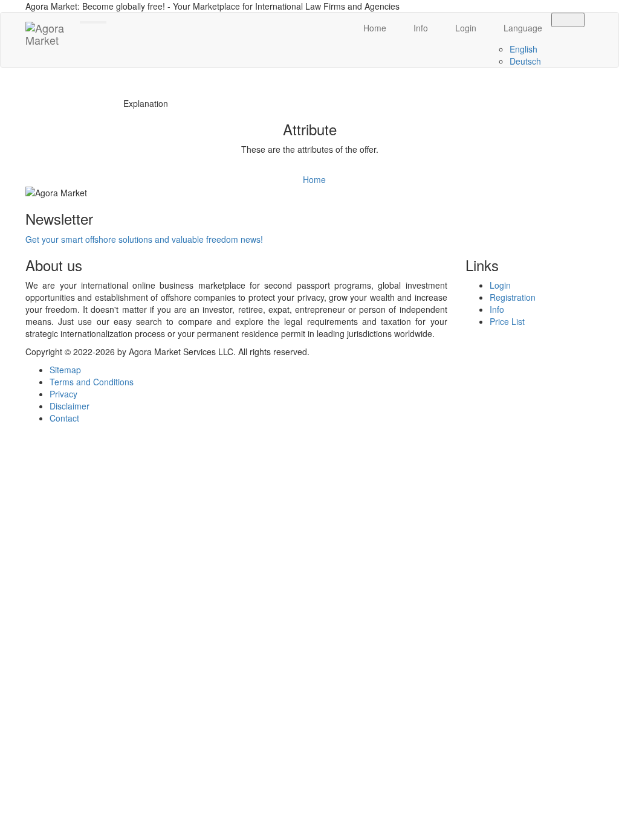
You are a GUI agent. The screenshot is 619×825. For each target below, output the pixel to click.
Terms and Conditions (92, 382)
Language (521, 28)
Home (373, 28)
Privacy (63, 394)
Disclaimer (69, 406)
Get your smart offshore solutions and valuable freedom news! (144, 239)
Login (464, 28)
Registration (513, 297)
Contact (64, 418)
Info (419, 28)
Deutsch (525, 61)
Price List (507, 321)
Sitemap (65, 370)
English (523, 49)
